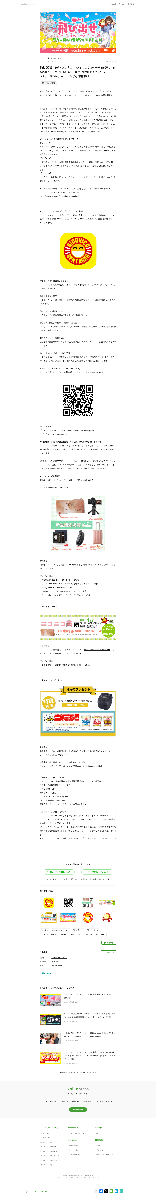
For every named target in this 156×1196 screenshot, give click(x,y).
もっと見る (92, 1072)
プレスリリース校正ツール (49, 1165)
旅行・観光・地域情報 (49, 83)
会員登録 (132, 4)
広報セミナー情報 (46, 1142)
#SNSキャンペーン (48, 935)
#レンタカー (78, 930)
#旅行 (72, 935)
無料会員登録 (78, 1109)
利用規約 (99, 1145)
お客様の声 (75, 1101)
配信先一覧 (64, 1101)
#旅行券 (89, 935)
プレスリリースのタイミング (50, 1156)
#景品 (80, 935)
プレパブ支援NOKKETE (76, 1133)
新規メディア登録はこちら (60, 872)
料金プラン (54, 1101)
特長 (45, 1101)
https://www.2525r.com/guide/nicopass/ (77, 430)
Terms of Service (93, 1177)
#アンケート (101, 935)
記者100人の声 (45, 1138)
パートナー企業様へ (75, 1154)
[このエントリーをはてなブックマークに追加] (116, 1192)
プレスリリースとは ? (41, 1191)
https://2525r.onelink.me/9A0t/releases (88, 372)
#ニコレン (45, 930)
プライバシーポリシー (103, 1150)
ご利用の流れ (86, 1101)
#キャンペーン (92, 930)
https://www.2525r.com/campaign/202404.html (59, 196)
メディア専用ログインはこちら (98, 872)
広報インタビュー (46, 1133)
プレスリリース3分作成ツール (50, 1160)
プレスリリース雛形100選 (49, 1151)
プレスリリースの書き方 (48, 1147)
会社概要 (99, 1133)
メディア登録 (73, 1150)
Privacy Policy (84, 1177)
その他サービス (58, 965)
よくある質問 (98, 1101)
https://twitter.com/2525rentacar (97, 650)
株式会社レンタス (54, 58)
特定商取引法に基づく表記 (104, 1154)
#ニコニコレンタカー (61, 930)
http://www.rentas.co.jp (55, 800)
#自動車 (63, 935)
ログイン (124, 4)
